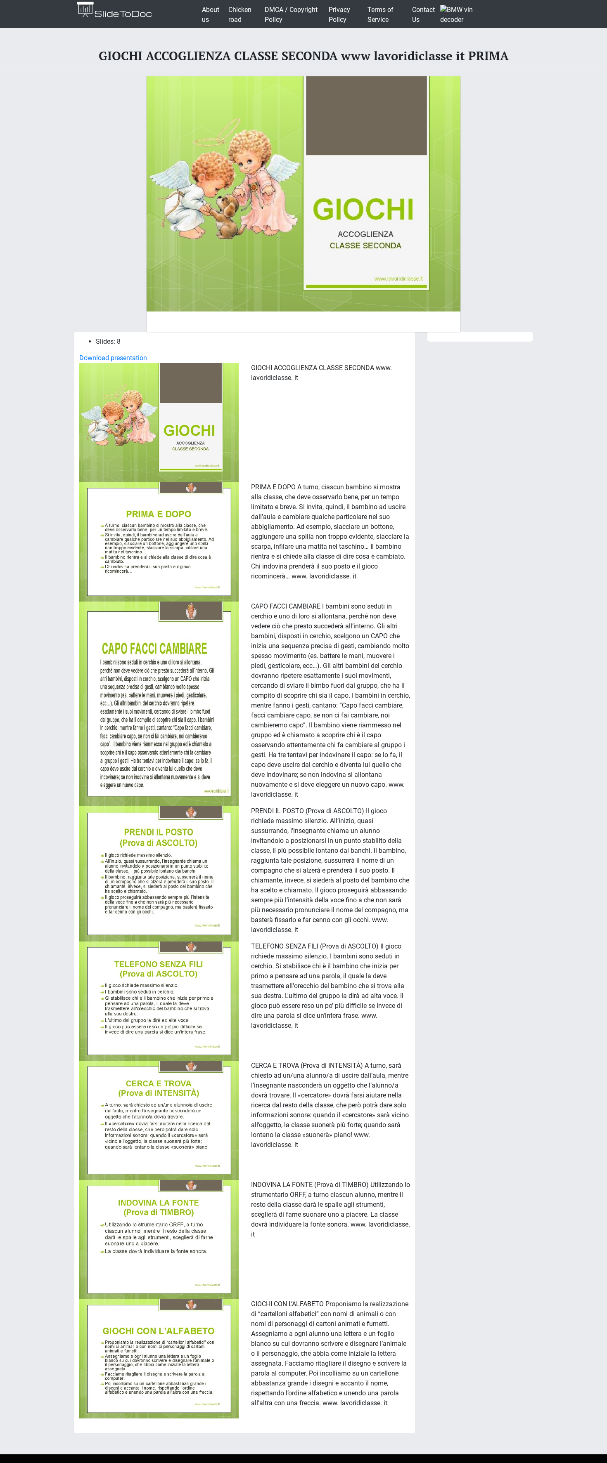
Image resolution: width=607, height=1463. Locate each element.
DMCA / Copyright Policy (291, 15)
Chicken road (239, 15)
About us (210, 15)
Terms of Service (381, 15)
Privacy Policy (339, 15)
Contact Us (423, 15)
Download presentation (113, 358)
